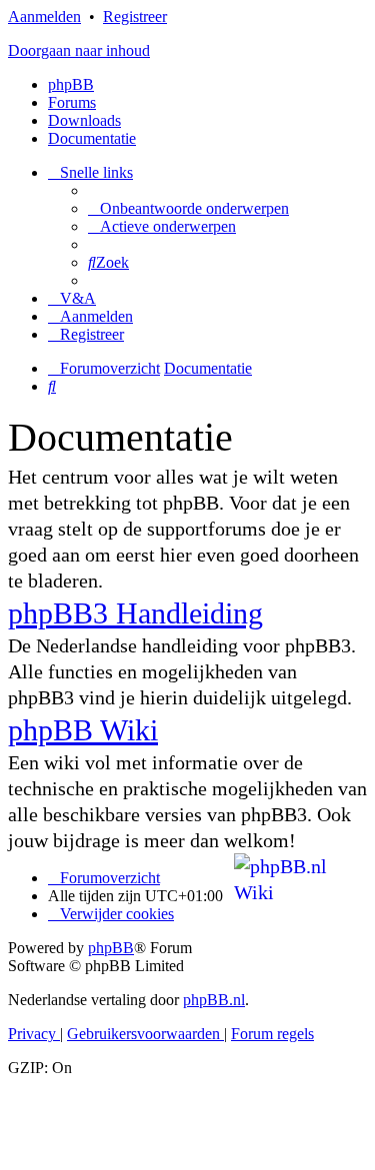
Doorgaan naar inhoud (79, 50)
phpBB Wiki (83, 729)
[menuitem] (188, 208)
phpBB (71, 84)
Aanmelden (44, 16)
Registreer (135, 16)
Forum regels (272, 1033)
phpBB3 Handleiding (135, 612)
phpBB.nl (214, 999)
